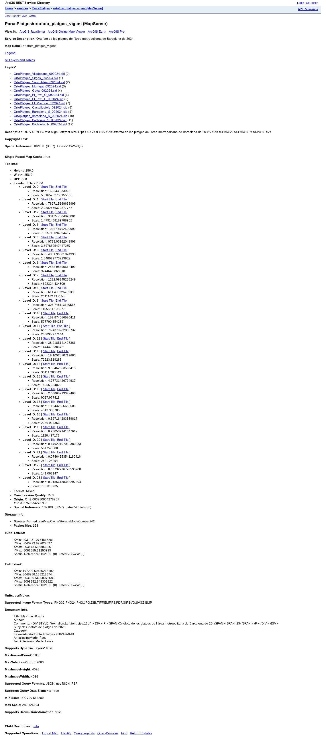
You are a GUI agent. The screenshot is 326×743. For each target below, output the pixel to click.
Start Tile (47, 186)
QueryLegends (84, 733)
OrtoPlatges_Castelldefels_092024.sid (40, 107)
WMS (24, 16)
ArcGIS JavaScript (32, 31)
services (22, 8)
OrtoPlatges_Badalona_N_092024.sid (40, 124)
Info (36, 726)
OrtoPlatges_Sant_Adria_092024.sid (39, 82)
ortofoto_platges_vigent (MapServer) (78, 8)
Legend (10, 53)
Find (124, 733)
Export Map (50, 733)
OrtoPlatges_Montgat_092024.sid (37, 86)
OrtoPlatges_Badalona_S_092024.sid (40, 120)
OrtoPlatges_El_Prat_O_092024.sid (39, 95)
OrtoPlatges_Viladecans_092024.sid (39, 73)
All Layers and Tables (20, 60)
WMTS (32, 16)
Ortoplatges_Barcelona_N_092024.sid (40, 116)
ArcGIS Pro (117, 31)
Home (9, 8)
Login (300, 3)
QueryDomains (107, 733)
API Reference (308, 9)
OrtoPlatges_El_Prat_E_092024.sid (38, 99)
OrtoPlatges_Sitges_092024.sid (36, 78)
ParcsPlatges (41, 8)
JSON (8, 16)
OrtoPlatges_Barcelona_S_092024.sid (40, 111)
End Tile (61, 186)
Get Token (312, 3)
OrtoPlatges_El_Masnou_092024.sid (39, 103)
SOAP (16, 16)
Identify (66, 733)
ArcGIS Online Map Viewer (66, 31)
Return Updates (141, 733)
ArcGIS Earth (97, 31)
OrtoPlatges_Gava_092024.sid (35, 90)
